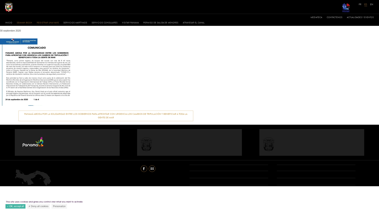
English (372, 6)
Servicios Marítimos (75, 22)
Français (360, 6)
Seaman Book (24, 22)
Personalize (59, 206)
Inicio (8, 22)
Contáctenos (334, 17)
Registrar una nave (48, 22)
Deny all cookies (39, 206)
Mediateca (316, 17)
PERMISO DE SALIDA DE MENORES (160, 22)
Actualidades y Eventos (360, 17)
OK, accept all (16, 206)
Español (366, 6)
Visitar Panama (130, 22)
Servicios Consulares (105, 22)
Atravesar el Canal (194, 22)
